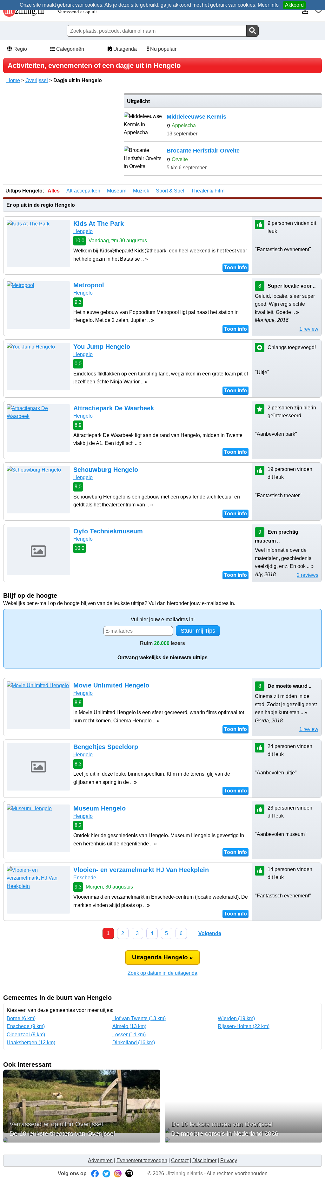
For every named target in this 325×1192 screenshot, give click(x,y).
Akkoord (294, 5)
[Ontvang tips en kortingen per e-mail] (129, 1173)
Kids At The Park (98, 223)
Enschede (84, 877)
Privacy (228, 1160)
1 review (308, 329)
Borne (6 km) (21, 1018)
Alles (54, 190)
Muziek (141, 190)
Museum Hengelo (99, 808)
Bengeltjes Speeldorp (105, 746)
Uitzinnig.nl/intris (184, 1173)
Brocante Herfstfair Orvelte (203, 150)
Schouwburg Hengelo (105, 469)
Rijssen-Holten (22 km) (243, 1026)
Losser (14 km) (129, 1034)
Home (13, 80)
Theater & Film (207, 190)
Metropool (88, 285)
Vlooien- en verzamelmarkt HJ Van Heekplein (141, 869)
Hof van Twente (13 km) (139, 1018)
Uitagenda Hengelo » (162, 957)
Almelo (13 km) (129, 1026)
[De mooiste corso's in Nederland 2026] (243, 1140)
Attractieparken (83, 190)
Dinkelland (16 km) (133, 1042)
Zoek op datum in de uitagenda (162, 973)
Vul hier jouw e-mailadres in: (163, 619)
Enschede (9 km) (26, 1026)
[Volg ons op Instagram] (117, 1173)
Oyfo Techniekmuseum (108, 531)
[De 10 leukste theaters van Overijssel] (81, 1140)
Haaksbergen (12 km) (31, 1042)
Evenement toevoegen (141, 1160)
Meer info (268, 5)
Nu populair (162, 49)
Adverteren (100, 1160)
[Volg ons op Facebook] (95, 1173)
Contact (180, 1160)
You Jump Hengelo (101, 346)
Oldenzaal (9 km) (26, 1034)
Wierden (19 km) (236, 1018)
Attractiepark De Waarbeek (113, 408)
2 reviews (307, 575)
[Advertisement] (61, 137)
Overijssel (36, 80)
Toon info (235, 267)
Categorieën (69, 49)
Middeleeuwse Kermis (196, 117)
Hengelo (83, 231)
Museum (116, 190)
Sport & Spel (170, 190)
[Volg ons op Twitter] (106, 1173)
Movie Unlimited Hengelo (111, 685)
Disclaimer (204, 1160)
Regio (19, 49)
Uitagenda (124, 49)
